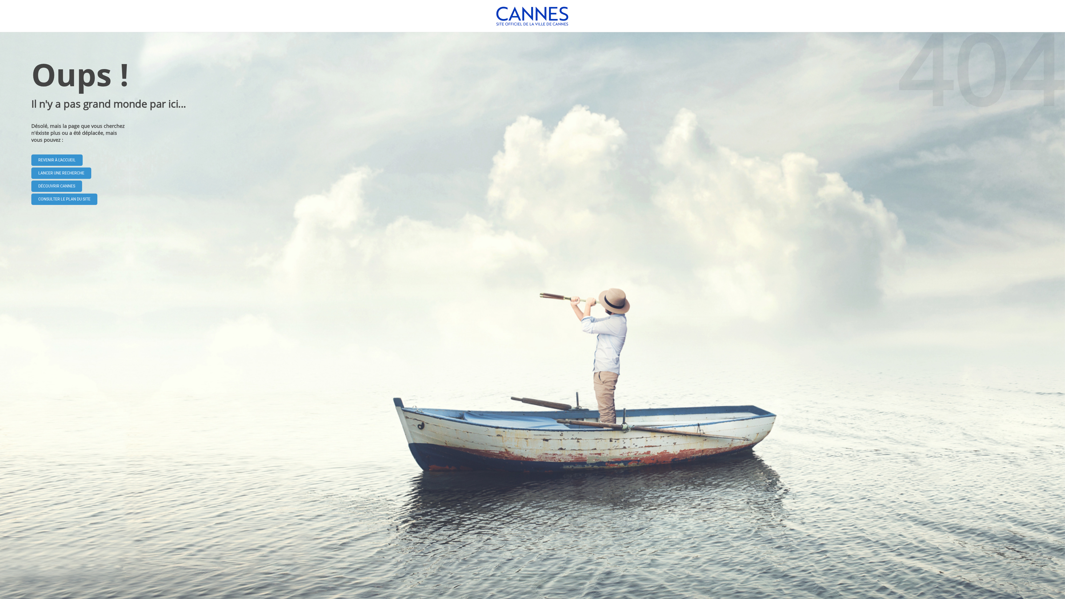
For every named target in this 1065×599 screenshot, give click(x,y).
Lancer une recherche (61, 173)
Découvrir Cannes (56, 186)
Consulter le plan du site (64, 199)
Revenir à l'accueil (57, 160)
